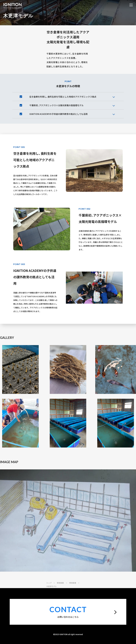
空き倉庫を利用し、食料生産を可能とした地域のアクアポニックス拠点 (62, 96)
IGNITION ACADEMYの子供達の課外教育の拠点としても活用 (58, 114)
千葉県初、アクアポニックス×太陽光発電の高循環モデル (56, 105)
